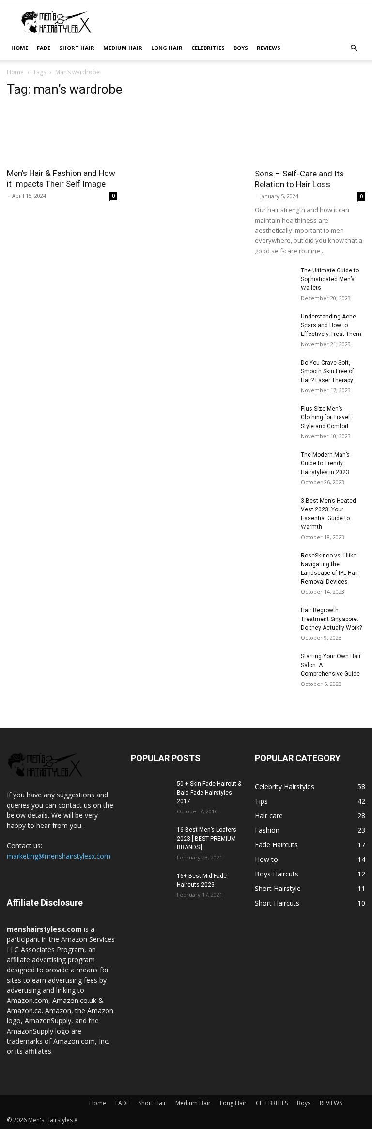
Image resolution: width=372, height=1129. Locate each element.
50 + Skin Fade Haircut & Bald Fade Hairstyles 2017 (209, 792)
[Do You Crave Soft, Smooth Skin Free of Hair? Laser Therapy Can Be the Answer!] (274, 371)
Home (19, 47)
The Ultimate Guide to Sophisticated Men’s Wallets (330, 279)
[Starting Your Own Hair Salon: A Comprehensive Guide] (274, 665)
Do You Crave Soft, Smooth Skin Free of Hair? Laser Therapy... (329, 371)
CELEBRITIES (208, 47)
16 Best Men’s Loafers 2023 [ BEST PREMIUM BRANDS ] (206, 839)
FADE (43, 47)
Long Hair (167, 47)
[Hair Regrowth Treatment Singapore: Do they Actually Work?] (274, 619)
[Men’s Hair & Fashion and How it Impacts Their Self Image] (62, 134)
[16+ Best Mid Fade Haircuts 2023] (150, 885)
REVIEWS (268, 47)
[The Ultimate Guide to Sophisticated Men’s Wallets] (274, 279)
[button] (353, 48)
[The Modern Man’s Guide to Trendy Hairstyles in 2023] (274, 463)
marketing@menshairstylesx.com (58, 855)
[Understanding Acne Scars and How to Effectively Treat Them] (274, 325)
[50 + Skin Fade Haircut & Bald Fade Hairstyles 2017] (150, 793)
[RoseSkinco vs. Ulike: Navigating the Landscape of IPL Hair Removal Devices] (274, 564)
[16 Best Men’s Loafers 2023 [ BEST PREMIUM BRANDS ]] (150, 839)
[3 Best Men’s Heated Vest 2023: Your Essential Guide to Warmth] (274, 510)
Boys (240, 47)
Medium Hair (122, 47)
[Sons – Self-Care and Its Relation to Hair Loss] (310, 122)
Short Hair (76, 47)
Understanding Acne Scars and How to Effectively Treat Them (331, 325)
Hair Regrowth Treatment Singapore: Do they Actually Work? (331, 619)
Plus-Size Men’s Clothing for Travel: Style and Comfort (326, 417)
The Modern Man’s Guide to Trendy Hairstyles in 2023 (325, 463)
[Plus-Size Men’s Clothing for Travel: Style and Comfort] (274, 413)
